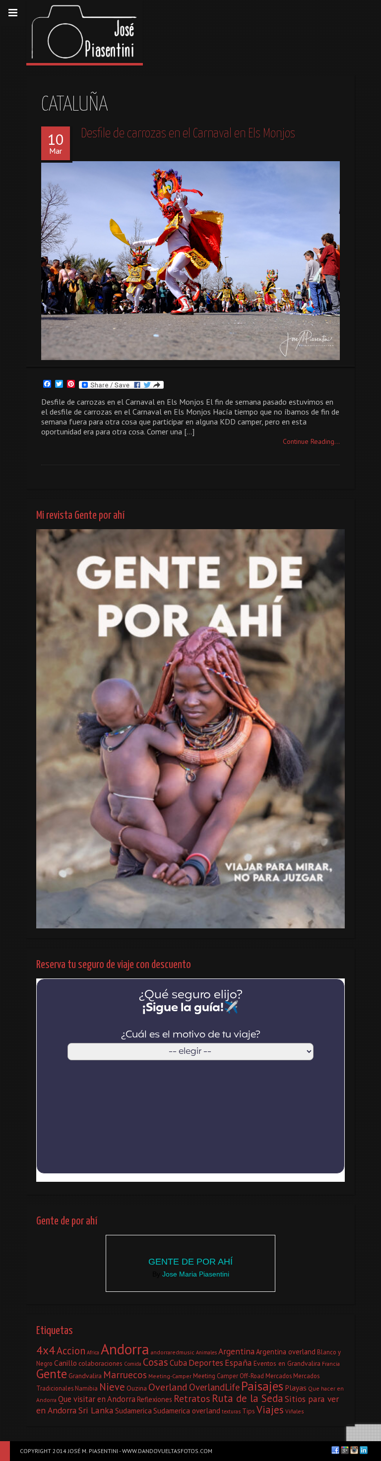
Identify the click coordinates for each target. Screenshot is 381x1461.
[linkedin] (364, 1450)
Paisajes (262, 1386)
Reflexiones (154, 1399)
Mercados (278, 1376)
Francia (331, 1363)
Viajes (270, 1409)
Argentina (236, 1351)
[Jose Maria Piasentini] (84, 31)
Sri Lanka (96, 1410)
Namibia (86, 1388)
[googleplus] (345, 1450)
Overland (168, 1387)
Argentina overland (286, 1351)
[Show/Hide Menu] (13, 13)
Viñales (294, 1411)
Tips (248, 1410)
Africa (93, 1352)
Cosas (155, 1362)
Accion (71, 1350)
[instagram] (354, 1450)
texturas (231, 1411)
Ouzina (137, 1388)
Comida (132, 1363)
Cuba (178, 1362)
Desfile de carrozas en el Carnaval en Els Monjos (188, 133)
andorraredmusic (172, 1352)
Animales (206, 1352)
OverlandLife (214, 1387)
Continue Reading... (311, 441)
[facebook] (335, 1450)
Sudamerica (133, 1410)
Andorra (125, 1348)
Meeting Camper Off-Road (228, 1376)
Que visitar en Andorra (96, 1399)
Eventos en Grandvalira (287, 1363)
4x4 (45, 1349)
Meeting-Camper (169, 1376)
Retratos (192, 1398)
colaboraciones (100, 1363)
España (238, 1362)
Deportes (206, 1362)
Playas (296, 1388)
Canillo (65, 1363)
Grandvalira (85, 1375)
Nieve (112, 1387)
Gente (51, 1373)
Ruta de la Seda (247, 1398)
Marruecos (125, 1374)
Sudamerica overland (186, 1410)
